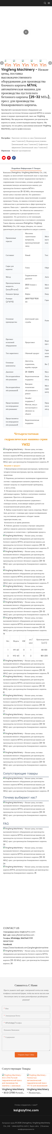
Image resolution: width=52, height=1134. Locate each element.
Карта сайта (34, 1126)
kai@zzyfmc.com (26, 1110)
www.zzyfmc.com (20, 1126)
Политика (45, 1126)
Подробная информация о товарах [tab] (26, 168)
